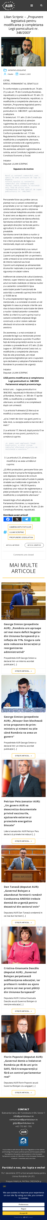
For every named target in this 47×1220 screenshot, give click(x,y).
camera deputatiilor (20, 527)
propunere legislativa (21, 537)
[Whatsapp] (35, 519)
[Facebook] (8, 519)
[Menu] (32, 5)
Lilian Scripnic (16, 532)
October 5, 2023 (25, 74)
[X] (17, 519)
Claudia (10, 74)
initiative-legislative (17, 70)
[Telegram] (26, 519)
